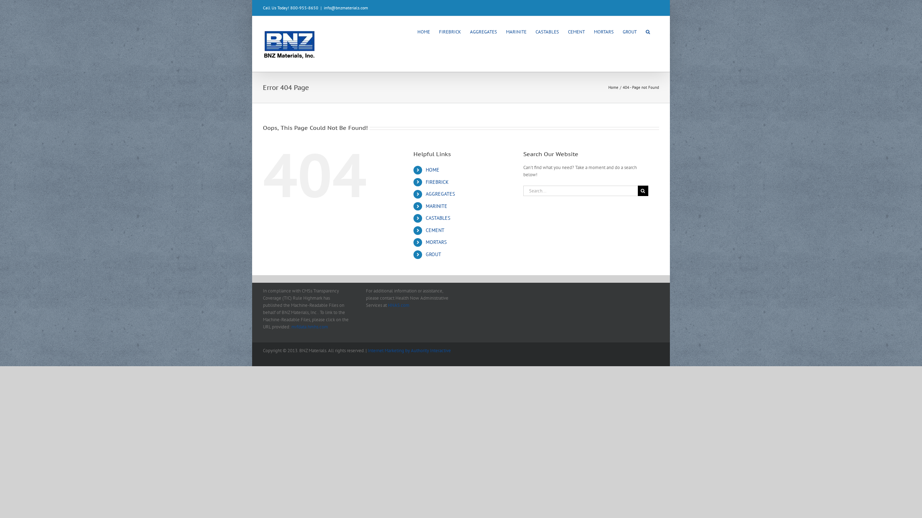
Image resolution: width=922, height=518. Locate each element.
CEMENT (435, 230)
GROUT (433, 254)
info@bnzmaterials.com (346, 7)
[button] (648, 31)
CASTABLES (438, 218)
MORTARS (436, 242)
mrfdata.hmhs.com (309, 327)
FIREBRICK (437, 182)
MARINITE (436, 206)
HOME (432, 170)
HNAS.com (398, 305)
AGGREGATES (440, 194)
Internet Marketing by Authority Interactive (409, 350)
